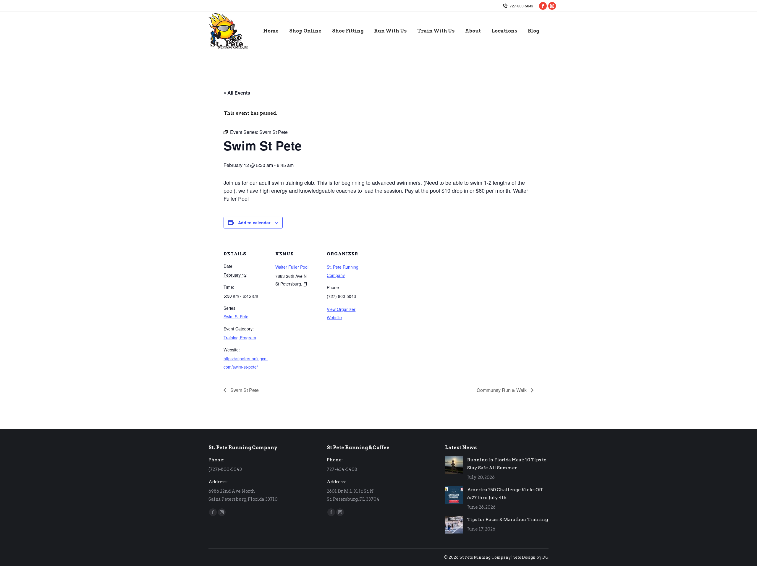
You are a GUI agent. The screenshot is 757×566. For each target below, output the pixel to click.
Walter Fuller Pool (291, 267)
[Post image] (454, 465)
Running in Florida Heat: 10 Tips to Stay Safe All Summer (506, 464)
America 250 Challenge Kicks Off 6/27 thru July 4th (505, 493)
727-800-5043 (521, 6)
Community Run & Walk (502, 390)
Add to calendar (254, 223)
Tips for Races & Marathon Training (507, 519)
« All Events (237, 92)
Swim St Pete (236, 317)
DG (545, 557)
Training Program (240, 337)
